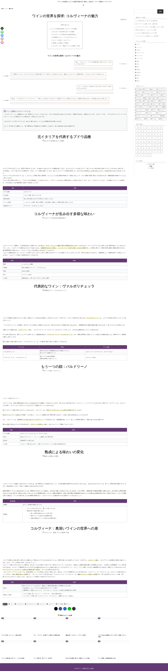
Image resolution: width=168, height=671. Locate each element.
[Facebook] (2, 35)
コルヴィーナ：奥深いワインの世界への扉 (66, 46)
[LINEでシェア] (69, 608)
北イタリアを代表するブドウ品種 (63, 31)
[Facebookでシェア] (60, 608)
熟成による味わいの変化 (60, 43)
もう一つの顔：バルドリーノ (62, 40)
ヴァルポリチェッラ (31, 604)
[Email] (2, 39)
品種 (6, 604)
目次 (62, 25)
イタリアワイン (20, 604)
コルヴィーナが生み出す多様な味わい (65, 34)
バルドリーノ (51, 604)
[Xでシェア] (56, 608)
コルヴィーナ (42, 604)
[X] (2, 28)
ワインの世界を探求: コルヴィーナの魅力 (64, 29)
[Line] (2, 32)
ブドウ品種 (60, 604)
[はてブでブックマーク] (65, 608)
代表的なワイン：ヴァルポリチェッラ (65, 37)
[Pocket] (2, 42)
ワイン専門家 (151, 168)
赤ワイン (68, 604)
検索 (160, 11)
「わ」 (11, 604)
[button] (74, 608)
